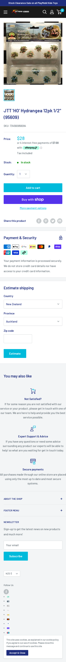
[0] (59, 12)
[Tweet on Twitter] (52, 220)
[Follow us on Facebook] (6, 591)
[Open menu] (5, 12)
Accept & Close (17, 652)
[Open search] (45, 12)
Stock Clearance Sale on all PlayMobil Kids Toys (33, 2)
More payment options (33, 208)
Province (9, 313)
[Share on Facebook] (38, 220)
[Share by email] (59, 220)
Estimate (15, 353)
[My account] (52, 12)
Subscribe (15, 556)
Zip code (9, 330)
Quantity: (9, 174)
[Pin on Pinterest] (45, 220)
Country (8, 296)
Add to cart (33, 187)
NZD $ (9, 573)
